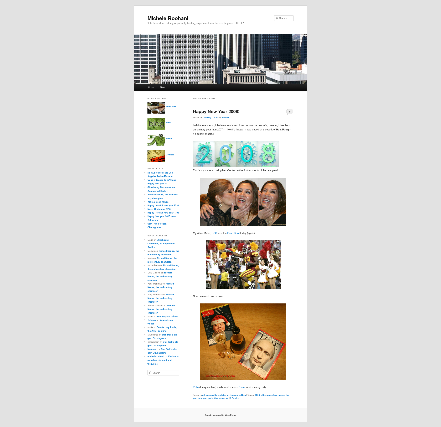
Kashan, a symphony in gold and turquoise (162, 360)
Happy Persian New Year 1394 (163, 212)
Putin (196, 387)
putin (210, 398)
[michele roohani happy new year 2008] (243, 378)
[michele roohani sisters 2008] (243, 224)
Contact (169, 154)
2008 (257, 394)
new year (202, 398)
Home (151, 87)
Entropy (151, 320)
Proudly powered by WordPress (220, 414)
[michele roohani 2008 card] (236, 166)
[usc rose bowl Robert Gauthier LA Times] (243, 287)
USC (214, 233)
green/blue (272, 394)
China (242, 387)
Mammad (152, 349)
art (203, 394)
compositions (212, 394)
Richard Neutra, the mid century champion (159, 276)
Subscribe (170, 106)
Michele (225, 117)
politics (242, 394)
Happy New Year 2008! (216, 111)
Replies (234, 398)
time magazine (221, 398)
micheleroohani (155, 356)
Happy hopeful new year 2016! (163, 205)
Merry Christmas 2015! (159, 209)
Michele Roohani (167, 18)
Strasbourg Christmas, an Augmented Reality (161, 243)
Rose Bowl (233, 233)
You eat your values (157, 201)
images (234, 394)
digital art (224, 394)
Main (168, 122)
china (263, 394)
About (163, 87)
